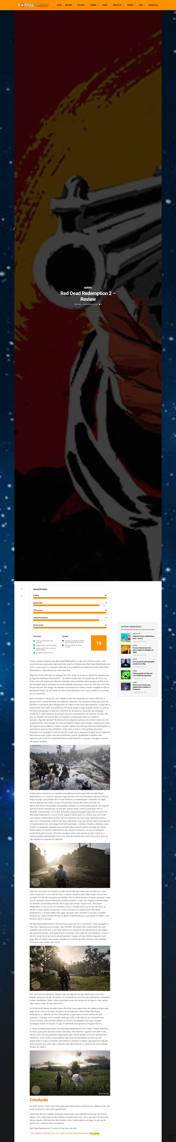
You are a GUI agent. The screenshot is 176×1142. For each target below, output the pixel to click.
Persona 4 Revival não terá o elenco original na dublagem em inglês (143, 650)
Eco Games (94, 1133)
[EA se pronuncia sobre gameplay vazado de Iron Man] (126, 663)
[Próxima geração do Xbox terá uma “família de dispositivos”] (126, 674)
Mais (141, 5)
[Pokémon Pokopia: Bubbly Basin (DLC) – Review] (126, 637)
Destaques (88, 288)
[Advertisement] (137, 601)
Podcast (81, 5)
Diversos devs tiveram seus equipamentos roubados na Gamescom (142, 687)
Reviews (68, 5)
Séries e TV (117, 5)
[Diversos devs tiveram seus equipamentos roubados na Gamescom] (126, 686)
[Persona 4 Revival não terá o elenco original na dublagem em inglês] (126, 649)
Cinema (93, 5)
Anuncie (152, 5)
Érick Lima (77, 304)
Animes (130, 5)
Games (104, 5)
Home (59, 5)
